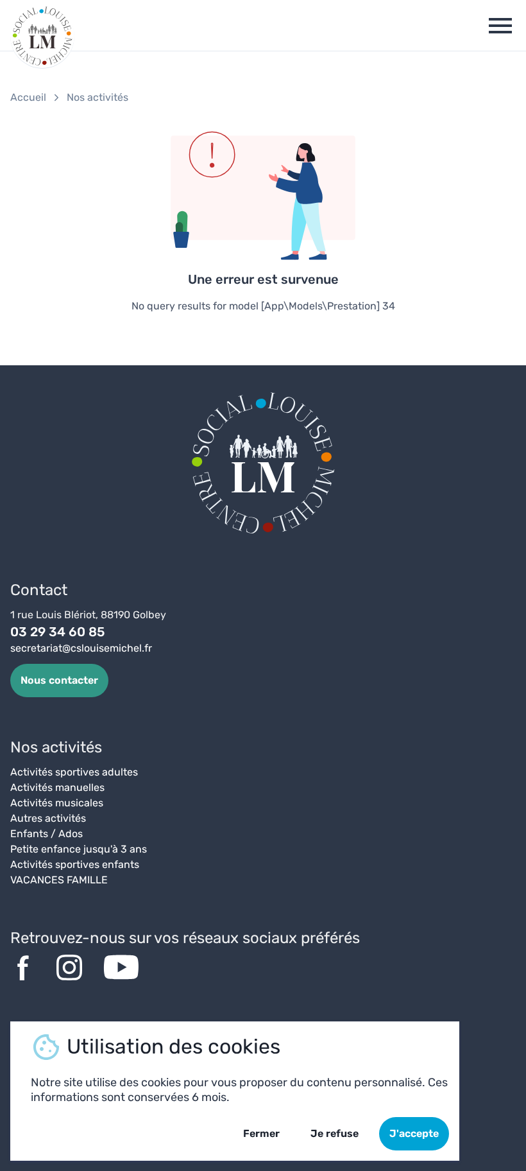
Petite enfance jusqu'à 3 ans (78, 849)
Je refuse (334, 1133)
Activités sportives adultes (74, 772)
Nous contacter (59, 680)
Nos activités (97, 97)
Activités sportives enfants (74, 864)
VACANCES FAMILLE (59, 880)
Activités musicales (56, 803)
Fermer (261, 1133)
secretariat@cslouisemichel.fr (81, 648)
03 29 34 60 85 (57, 631)
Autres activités (48, 818)
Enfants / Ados (46, 834)
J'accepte (414, 1133)
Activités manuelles (57, 787)
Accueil (28, 97)
